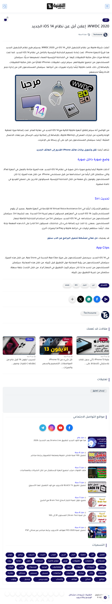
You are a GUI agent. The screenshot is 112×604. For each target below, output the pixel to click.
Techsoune (97, 35)
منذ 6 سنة (79, 453)
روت (9, 561)
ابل (105, 20)
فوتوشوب (56, 567)
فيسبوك (32, 567)
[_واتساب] (23, 594)
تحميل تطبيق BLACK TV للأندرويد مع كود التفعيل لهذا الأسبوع (57, 486)
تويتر (65, 561)
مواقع (102, 579)
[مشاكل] (56, 594)
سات (102, 567)
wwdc (67, 285)
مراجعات (57, 573)
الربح (63, 555)
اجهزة (83, 555)
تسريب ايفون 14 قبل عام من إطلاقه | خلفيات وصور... (21, 362)
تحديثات (101, 561)
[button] (97, 299)
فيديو (44, 567)
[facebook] (69, 427)
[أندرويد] (51, 594)
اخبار (85, 285)
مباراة (81, 573)
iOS (76, 285)
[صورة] (97, 442)
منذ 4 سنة (79, 528)
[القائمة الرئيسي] (107, 6)
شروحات (91, 567)
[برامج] (51, 599)
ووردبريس (43, 579)
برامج (20, 555)
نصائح (88, 579)
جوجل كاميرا (53, 561)
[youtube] (60, 427)
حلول (28, 561)
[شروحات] (62, 594)
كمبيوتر (101, 573)
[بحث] (5, 6)
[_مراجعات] (34, 599)
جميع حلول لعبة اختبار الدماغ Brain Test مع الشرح (63, 501)
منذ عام (80, 438)
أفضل (102, 555)
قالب (21, 567)
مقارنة (10, 573)
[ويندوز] (45, 594)
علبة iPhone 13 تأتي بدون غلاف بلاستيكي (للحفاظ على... (94, 362)
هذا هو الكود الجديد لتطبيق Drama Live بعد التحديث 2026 (60, 441)
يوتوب (13, 579)
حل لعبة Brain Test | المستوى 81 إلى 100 (67, 516)
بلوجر (10, 555)
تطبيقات (76, 561)
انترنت (42, 555)
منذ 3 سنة (79, 468)
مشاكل (22, 573)
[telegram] (42, 427)
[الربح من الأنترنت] (45, 599)
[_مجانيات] (18, 599)
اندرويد (31, 555)
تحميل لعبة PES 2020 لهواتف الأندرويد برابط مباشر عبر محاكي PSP (55, 531)
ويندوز (27, 579)
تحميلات (88, 561)
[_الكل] (7, 594)
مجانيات (69, 573)
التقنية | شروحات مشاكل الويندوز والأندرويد (80, 596)
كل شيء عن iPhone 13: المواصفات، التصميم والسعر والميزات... (57, 364)
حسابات (39, 561)
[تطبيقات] (34, 594)
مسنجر (34, 573)
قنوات (10, 567)
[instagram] (51, 427)
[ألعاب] (40, 594)
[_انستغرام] (13, 594)
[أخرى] (40, 599)
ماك (91, 573)
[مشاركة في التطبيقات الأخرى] (72, 299)
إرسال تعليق (98, 391)
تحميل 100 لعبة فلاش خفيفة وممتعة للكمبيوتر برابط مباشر (58, 456)
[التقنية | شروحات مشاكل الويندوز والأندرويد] (56, 6)
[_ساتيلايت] (23, 599)
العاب (53, 555)
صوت (78, 567)
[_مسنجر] (18, 594)
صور (69, 567)
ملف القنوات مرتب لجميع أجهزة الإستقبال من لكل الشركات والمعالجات (53, 471)
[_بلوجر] (29, 599)
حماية (18, 561)
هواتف (74, 579)
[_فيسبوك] (29, 594)
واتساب (59, 579)
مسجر (45, 573)
